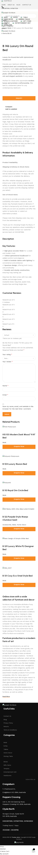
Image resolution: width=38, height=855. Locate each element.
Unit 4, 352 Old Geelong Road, (14, 802)
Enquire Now (19, 584)
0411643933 (28, 821)
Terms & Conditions (10, 730)
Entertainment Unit (10, 772)
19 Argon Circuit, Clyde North (13, 814)
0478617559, (18, 821)
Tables (6, 749)
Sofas (5, 746)
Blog (5, 719)
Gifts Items (7, 765)
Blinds (6, 761)
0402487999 (7, 821)
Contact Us (7, 716)
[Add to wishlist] (5, 571)
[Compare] (5, 590)
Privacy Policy (8, 723)
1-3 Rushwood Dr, (9, 789)
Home (5, 28)
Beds (9, 28)
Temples (6, 768)
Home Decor (8, 753)
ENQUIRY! (19, 98)
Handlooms (7, 775)
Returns (6, 726)
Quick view (10, 590)
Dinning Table (8, 756)
